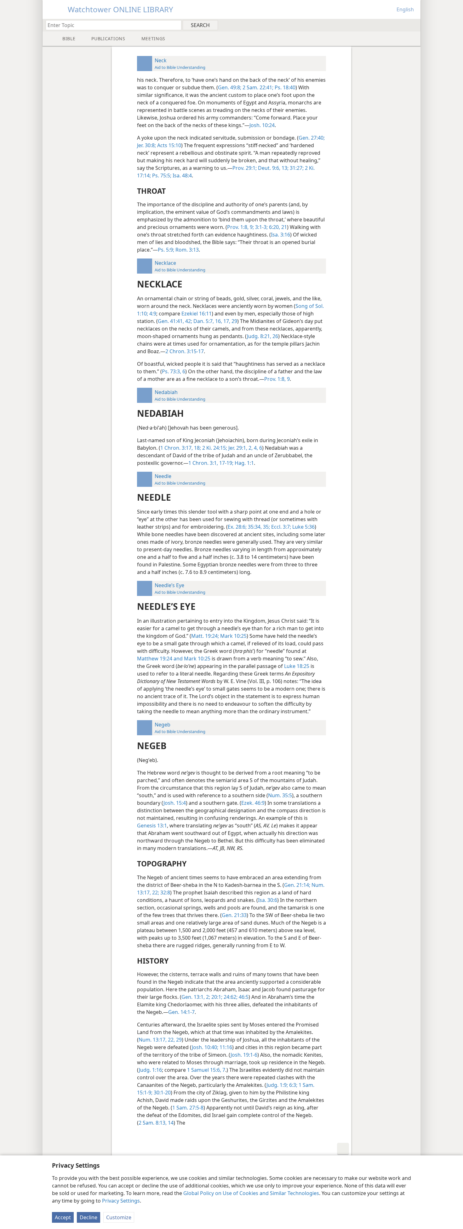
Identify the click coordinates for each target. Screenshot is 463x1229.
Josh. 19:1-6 (244, 1054)
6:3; (292, 1085)
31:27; (296, 167)
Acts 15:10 (168, 145)
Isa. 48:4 (181, 175)
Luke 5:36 (303, 526)
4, (255, 447)
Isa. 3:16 (280, 234)
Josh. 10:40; (205, 1047)
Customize (118, 1217)
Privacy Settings (121, 1200)
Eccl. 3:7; (280, 526)
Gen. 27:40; (312, 137)
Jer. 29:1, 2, (240, 447)
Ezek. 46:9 (253, 802)
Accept (63, 1217)
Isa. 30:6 (267, 900)
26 (274, 336)
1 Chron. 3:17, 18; (180, 447)
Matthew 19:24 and (160, 658)
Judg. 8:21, (259, 336)
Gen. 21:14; (297, 884)
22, (171, 1039)
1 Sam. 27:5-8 (187, 1107)
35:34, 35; (258, 526)
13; (284, 167)
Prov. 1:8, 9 (277, 378)
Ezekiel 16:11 (196, 313)
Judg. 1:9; (277, 1085)
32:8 (164, 892)
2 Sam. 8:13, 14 (156, 1122)
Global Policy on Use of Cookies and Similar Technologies (251, 1193)
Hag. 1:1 (243, 462)
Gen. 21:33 (234, 915)
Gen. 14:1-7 (181, 1012)
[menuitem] (413, 25)
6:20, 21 (277, 227)
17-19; (225, 462)
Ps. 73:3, (171, 371)
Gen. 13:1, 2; (195, 996)
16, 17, (222, 321)
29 (233, 321)
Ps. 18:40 (284, 87)
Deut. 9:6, (268, 167)
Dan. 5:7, (203, 321)
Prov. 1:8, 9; (240, 227)
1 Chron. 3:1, (203, 462)
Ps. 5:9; (166, 249)
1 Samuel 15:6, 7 (206, 1069)
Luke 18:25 (296, 666)
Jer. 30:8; (146, 145)
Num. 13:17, (153, 1039)
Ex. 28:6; (237, 526)
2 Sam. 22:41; (257, 87)
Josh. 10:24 (262, 125)
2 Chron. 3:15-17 (184, 351)
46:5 (243, 996)
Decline (88, 1217)
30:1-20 (161, 1092)
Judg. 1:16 (150, 1069)
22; (155, 892)
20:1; (216, 996)
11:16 (225, 1047)
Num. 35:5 (280, 795)
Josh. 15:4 (174, 802)
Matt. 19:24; (205, 635)
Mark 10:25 (233, 635)
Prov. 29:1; (244, 167)
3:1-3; (261, 227)
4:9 (152, 313)
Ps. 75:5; (161, 175)
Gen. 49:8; (229, 87)
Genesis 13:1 (152, 825)
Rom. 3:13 (186, 249)
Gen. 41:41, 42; (175, 321)
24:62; (229, 996)
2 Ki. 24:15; (214, 447)
